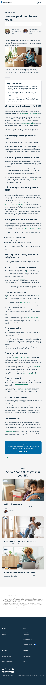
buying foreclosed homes (23, 389)
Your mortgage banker (10, 431)
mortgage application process (29, 373)
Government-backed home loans (20, 357)
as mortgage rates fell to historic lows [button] (29, 113)
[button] (5, 635)
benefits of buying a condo (21, 384)
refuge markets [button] (22, 279)
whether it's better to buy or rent (32, 228)
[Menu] (44, 2)
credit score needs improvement (29, 305)
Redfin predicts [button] (29, 272)
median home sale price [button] (28, 124)
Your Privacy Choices (28, 644)
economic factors (34, 179)
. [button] (20, 677)
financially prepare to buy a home (28, 302)
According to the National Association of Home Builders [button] (21, 203)
